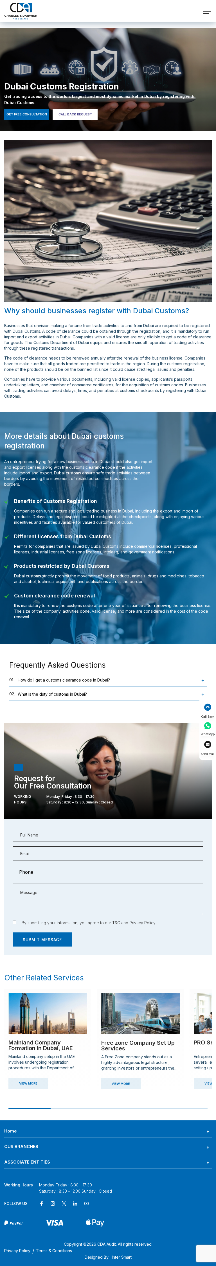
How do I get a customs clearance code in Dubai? (59, 679)
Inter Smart (122, 1257)
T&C (116, 922)
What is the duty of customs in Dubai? (48, 693)
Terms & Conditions (54, 1250)
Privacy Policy (142, 922)
